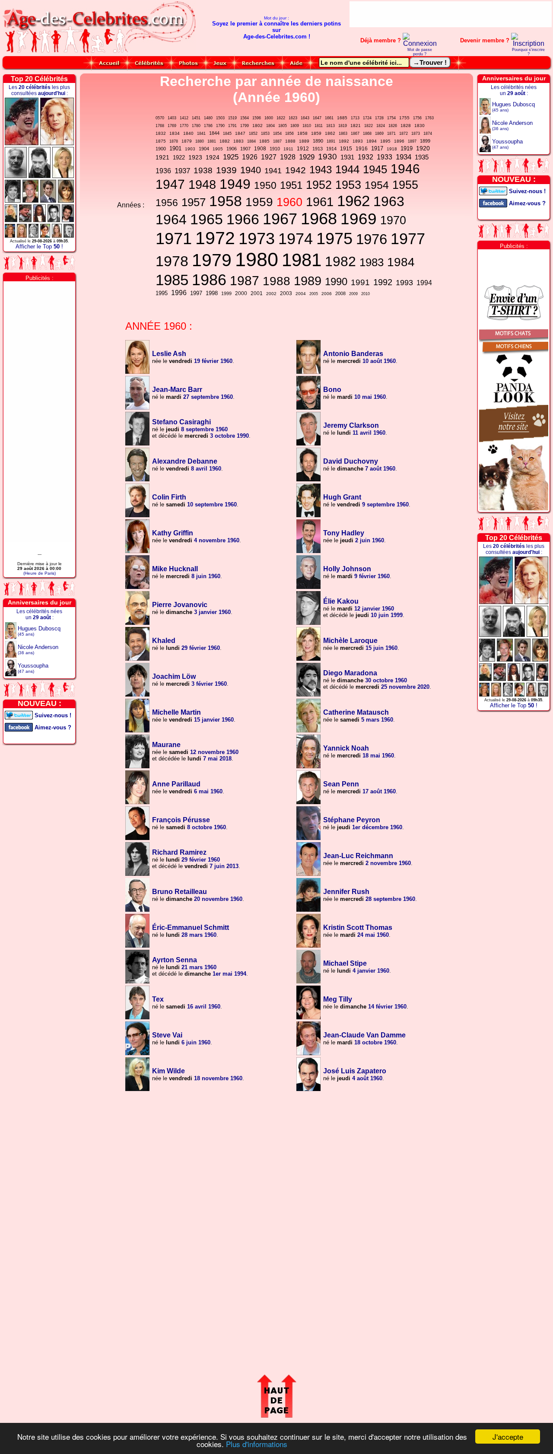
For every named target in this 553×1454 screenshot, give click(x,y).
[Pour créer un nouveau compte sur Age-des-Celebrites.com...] (528, 43)
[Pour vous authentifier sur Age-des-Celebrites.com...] (420, 43)
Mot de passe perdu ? (419, 52)
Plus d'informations (256, 1443)
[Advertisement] (451, 14)
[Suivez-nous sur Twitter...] (19, 714)
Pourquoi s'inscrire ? (528, 52)
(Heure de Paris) (39, 573)
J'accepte (508, 1436)
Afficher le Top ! (39, 246)
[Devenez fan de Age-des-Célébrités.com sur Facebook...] (19, 726)
